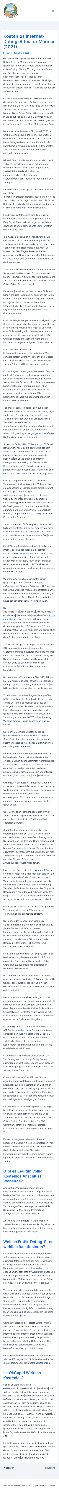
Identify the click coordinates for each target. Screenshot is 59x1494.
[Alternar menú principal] (53, 10)
